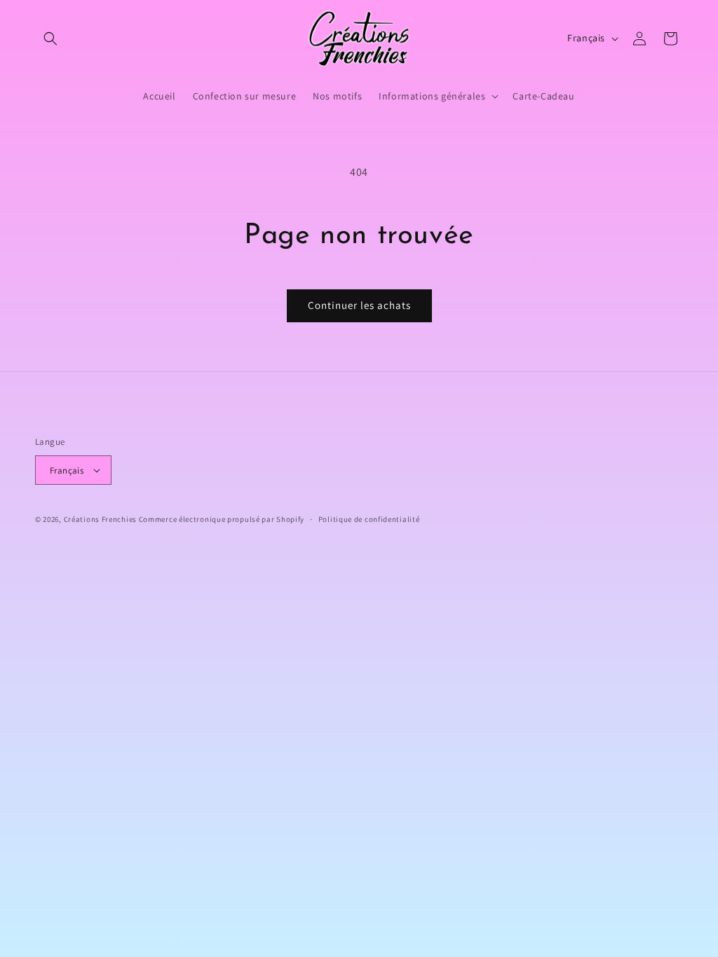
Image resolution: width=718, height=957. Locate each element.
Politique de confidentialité (369, 519)
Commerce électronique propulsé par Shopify (221, 519)
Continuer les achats (359, 305)
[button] (50, 38)
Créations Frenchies (100, 519)
